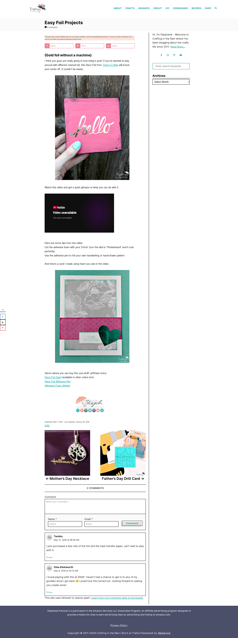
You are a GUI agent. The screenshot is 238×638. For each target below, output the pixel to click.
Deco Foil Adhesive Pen (58, 381)
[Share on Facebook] (3, 316)
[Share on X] (3, 322)
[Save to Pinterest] (3, 328)
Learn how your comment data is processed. (117, 597)
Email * (89, 519)
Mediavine (164, 633)
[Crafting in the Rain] (47, 8)
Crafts (47, 425)
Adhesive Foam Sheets (57, 385)
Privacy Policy (118, 625)
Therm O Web (110, 65)
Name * (52, 519)
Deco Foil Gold (53, 377)
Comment (50, 496)
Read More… (177, 46)
